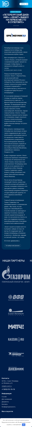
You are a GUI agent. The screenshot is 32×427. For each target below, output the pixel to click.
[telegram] (10, 415)
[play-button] (8, 415)
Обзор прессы (15, 12)
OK (23, 424)
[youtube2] (5, 415)
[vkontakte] (2, 415)
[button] (30, 4)
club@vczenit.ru (7, 386)
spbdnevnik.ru (15, 241)
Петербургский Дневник (13, 245)
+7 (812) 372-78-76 (8, 389)
